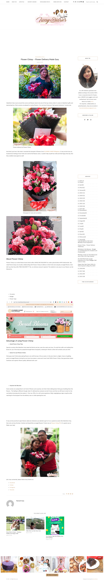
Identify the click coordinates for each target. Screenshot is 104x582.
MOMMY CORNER (32, 1)
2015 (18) (82, 276)
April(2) (82, 185)
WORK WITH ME (58, 1)
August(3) (82, 221)
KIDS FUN (14, 1)
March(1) (82, 187)
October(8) (82, 215)
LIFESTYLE (21, 1)
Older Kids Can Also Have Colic (33, 530)
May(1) (81, 182)
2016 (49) (82, 273)
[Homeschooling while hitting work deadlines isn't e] (78, 564)
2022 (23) (82, 201)
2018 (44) (82, 268)
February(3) (83, 237)
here (92, 101)
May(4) (81, 229)
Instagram (12, 487)
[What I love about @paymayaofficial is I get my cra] (95, 564)
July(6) (81, 223)
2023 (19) (82, 198)
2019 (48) (82, 208)
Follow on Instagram (53, 574)
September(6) (83, 218)
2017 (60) (82, 271)
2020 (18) (82, 206)
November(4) (83, 213)
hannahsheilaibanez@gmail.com (87, 108)
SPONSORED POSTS (45, 1)
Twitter (12, 485)
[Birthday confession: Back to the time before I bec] (60, 564)
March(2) (82, 234)
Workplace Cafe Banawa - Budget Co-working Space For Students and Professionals (87, 251)
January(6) (82, 239)
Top (100, 578)
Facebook (12, 482)
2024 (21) (82, 195)
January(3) (82, 190)
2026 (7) (81, 180)
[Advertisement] (52, 44)
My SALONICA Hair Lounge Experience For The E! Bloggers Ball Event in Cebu (87, 260)
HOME (7, 1)
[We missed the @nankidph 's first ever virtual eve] (43, 564)
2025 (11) (82, 193)
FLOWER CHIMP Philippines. (52, 151)
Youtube (12, 489)
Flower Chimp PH (56, 423)
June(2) (82, 226)
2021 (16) (82, 203)
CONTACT (66, 1)
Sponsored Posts (40, 56)
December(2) (83, 210)
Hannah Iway (20, 501)
